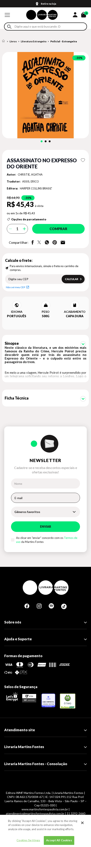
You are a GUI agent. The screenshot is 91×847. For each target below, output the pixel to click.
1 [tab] (42, 141)
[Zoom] (45, 95)
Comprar (58, 229)
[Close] (82, 823)
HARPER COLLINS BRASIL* (36, 188)
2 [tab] (46, 141)
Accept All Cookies (59, 840)
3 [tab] (50, 141)
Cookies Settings (28, 840)
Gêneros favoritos (27, 512)
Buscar (9, 26)
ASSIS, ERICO (30, 181)
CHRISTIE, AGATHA (30, 174)
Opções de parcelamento (28, 219)
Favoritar (82, 160)
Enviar (45, 526)
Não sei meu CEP (15, 287)
